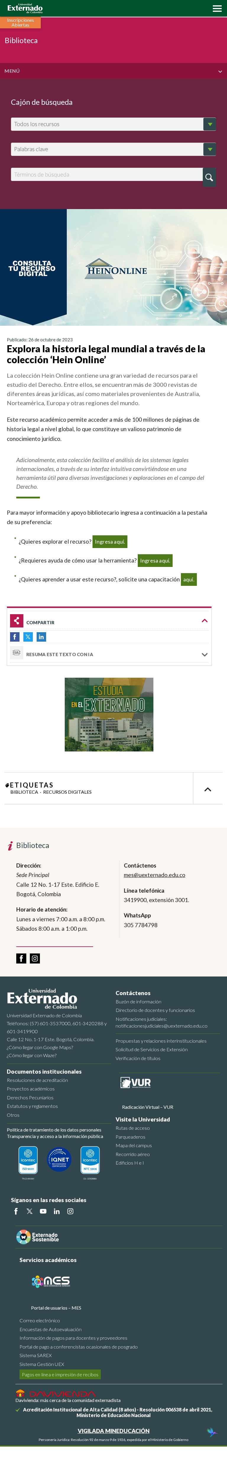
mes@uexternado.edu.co (154, 874)
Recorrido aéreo (133, 1154)
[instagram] (35, 958)
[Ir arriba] (208, 788)
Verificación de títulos (138, 1058)
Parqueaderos (130, 1136)
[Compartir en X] (28, 637)
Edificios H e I (130, 1162)
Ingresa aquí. (110, 541)
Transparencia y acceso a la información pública (55, 1136)
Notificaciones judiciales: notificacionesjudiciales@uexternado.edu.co (161, 1022)
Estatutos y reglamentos (32, 1106)
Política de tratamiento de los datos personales (54, 1129)
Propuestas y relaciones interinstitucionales (161, 1041)
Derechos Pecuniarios (30, 1097)
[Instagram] (70, 1211)
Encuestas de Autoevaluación (51, 1329)
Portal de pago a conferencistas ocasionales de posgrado (79, 1346)
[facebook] (21, 958)
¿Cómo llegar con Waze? (31, 1055)
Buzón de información (138, 1001)
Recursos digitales (67, 792)
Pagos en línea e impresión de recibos (60, 1374)
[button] (216, 8)
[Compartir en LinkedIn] (41, 637)
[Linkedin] (57, 1211)
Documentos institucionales (44, 1071)
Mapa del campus (134, 1145)
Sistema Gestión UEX (42, 1364)
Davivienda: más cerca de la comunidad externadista (68, 1400)
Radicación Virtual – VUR (147, 1107)
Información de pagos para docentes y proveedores (73, 1338)
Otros (13, 1115)
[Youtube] (43, 1211)
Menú (12, 71)
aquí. (188, 579)
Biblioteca (24, 792)
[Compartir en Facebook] (15, 637)
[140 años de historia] (211, 1433)
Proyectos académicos (31, 1088)
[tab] (109, 653)
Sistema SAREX (36, 1355)
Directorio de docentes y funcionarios (155, 1010)
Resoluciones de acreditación (37, 1080)
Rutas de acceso (133, 1128)
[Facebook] (16, 1211)
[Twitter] (30, 1211)
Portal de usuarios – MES (56, 1307)
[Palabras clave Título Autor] (113, 149)
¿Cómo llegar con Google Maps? (40, 1047)
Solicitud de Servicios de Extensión (152, 1049)
